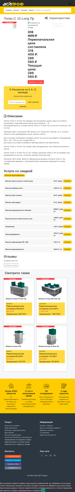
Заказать (67, 181)
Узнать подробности (16, 102)
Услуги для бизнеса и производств (18, 437)
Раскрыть (58, 25)
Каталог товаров (46, 426)
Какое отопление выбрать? (50, 428)
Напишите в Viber (13, 464)
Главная (9, 10)
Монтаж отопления (12, 426)
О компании (44, 433)
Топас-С (32, 10)
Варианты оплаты (46, 430)
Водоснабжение (11, 428)
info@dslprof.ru (13, 468)
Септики (24, 10)
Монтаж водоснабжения (14, 175)
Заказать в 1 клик (36, 82)
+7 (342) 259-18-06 (13, 456)
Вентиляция (9, 433)
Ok (43, 491)
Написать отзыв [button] (11, 265)
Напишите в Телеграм (13, 460)
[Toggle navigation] (70, 4)
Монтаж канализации (13, 435)
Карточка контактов (48, 435)
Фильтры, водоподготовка (15, 430)
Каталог (16, 10)
